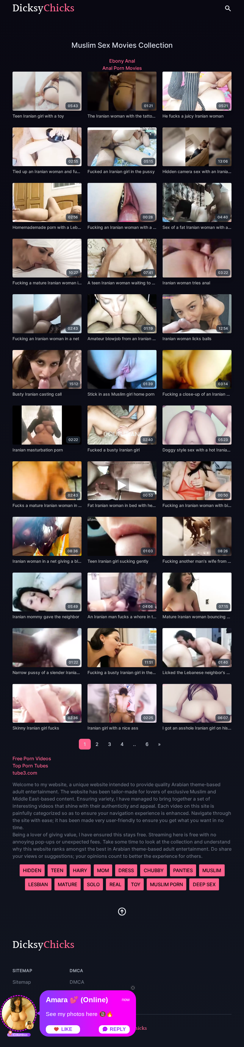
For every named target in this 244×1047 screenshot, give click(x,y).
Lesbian (38, 884)
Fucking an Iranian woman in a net (45, 338)
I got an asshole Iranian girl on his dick (199, 727)
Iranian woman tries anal (186, 282)
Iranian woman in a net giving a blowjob (51, 561)
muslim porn (166, 884)
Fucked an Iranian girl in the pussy (121, 171)
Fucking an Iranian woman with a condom (128, 227)
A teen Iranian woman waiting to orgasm (127, 282)
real (115, 884)
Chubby (154, 870)
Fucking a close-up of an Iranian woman (201, 394)
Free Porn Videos (31, 758)
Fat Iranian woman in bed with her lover (126, 505)
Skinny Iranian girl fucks (35, 727)
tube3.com (24, 773)
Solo (93, 884)
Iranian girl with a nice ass (112, 727)
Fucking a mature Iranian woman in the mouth (56, 282)
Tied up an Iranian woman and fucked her (53, 171)
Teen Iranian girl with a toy (38, 115)
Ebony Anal (122, 61)
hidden (32, 870)
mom (103, 870)
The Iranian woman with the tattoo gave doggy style (138, 115)
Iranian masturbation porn (37, 449)
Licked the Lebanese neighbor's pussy (200, 672)
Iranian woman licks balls (187, 338)
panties (183, 870)
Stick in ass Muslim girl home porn (120, 394)
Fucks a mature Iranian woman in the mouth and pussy (66, 505)
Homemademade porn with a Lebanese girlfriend (60, 227)
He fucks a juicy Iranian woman (192, 115)
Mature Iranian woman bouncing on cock (202, 616)
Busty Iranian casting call (37, 394)
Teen (57, 870)
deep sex (204, 884)
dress (126, 870)
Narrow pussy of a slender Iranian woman (53, 672)
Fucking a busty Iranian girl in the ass (124, 672)
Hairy (80, 870)
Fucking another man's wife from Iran (198, 561)
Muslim (211, 870)
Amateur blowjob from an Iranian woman (127, 338)
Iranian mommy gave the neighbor (45, 616)
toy (135, 884)
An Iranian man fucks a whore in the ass (126, 616)
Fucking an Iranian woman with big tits (200, 505)
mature (67, 884)
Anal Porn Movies (122, 68)
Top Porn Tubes (30, 766)
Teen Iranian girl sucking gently (117, 561)
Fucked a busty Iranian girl (113, 449)
